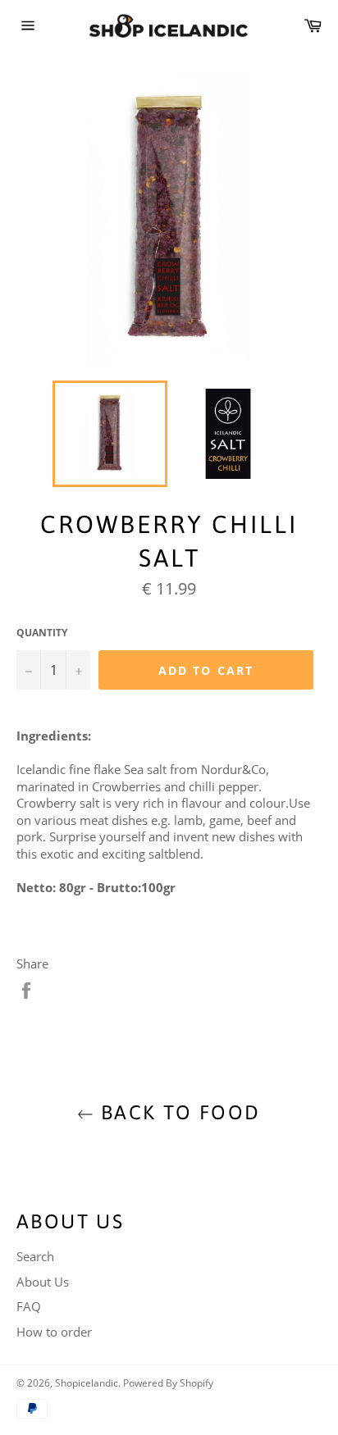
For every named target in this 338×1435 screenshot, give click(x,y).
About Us (42, 1281)
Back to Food (177, 1112)
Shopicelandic (86, 1383)
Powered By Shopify (168, 1383)
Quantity (41, 633)
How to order (54, 1331)
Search (35, 1256)
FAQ (28, 1306)
